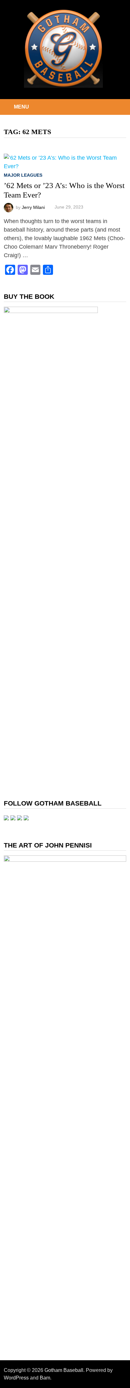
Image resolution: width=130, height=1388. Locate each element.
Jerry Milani (33, 207)
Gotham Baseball (63, 1370)
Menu (21, 106)
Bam (45, 1377)
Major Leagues (23, 175)
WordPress (16, 1377)
